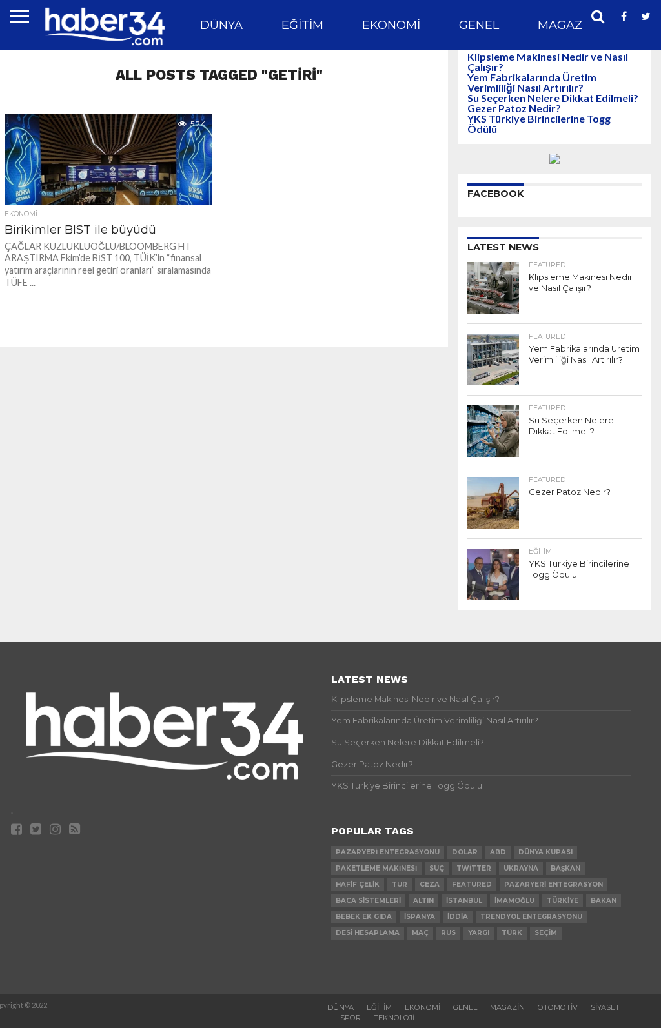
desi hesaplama (368, 933)
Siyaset (605, 1007)
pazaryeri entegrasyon (553, 884)
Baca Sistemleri (368, 900)
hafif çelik (358, 884)
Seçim (545, 933)
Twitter (473, 868)
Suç (436, 868)
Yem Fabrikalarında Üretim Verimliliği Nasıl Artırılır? (531, 82)
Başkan (565, 868)
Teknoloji (394, 1017)
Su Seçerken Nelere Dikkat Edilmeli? (552, 98)
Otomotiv (558, 1007)
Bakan (603, 900)
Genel (479, 25)
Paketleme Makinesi (376, 868)
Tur (399, 884)
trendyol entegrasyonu (531, 916)
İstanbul (464, 900)
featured (472, 884)
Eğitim (302, 25)
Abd (498, 852)
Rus (448, 933)
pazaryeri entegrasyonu (388, 852)
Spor (350, 1017)
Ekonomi (391, 25)
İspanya (419, 916)
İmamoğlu (514, 900)
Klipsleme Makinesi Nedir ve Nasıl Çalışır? (547, 61)
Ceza (430, 884)
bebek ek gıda (364, 916)
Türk (512, 933)
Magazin (566, 25)
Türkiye (562, 900)
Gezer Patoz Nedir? (514, 108)
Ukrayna (520, 868)
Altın (423, 900)
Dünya (221, 25)
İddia (457, 916)
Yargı (478, 933)
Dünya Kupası (545, 852)
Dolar (465, 852)
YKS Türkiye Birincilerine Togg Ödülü (539, 123)
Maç (420, 933)
